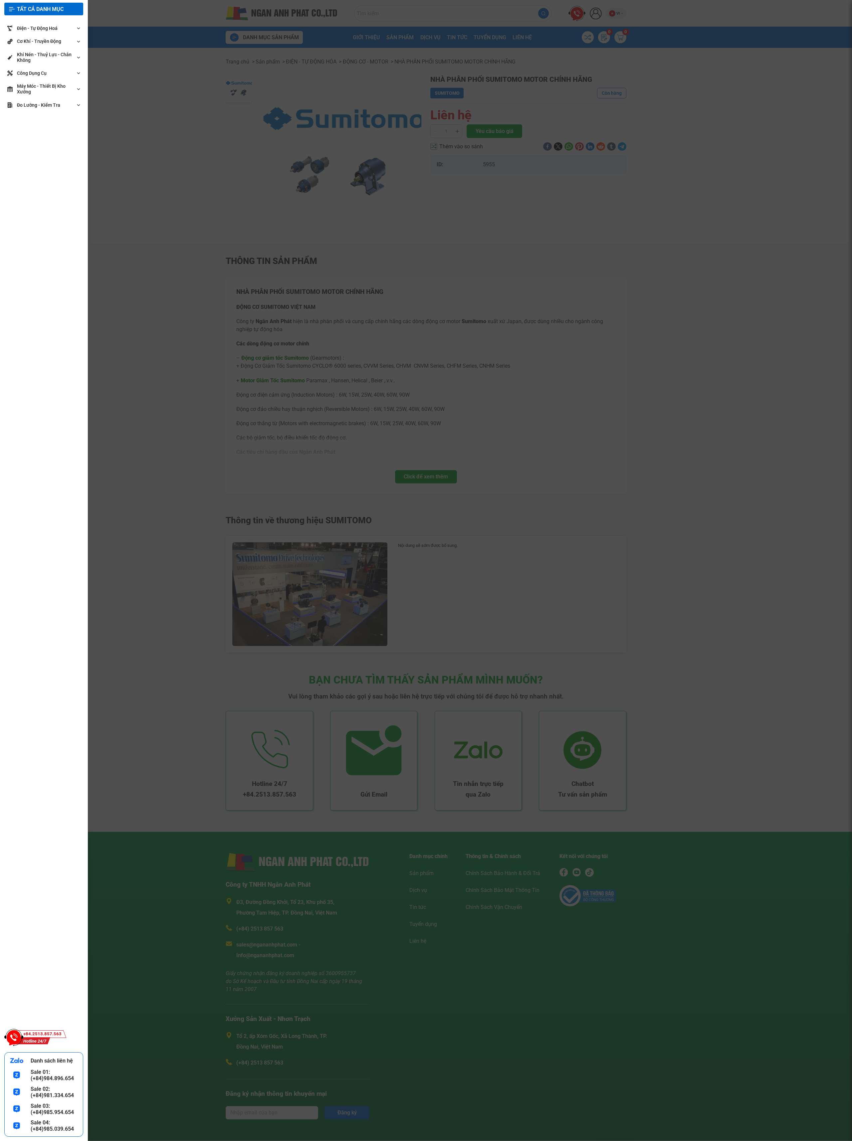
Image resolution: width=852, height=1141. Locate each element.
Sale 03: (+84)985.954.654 (52, 1109)
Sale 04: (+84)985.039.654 (52, 1125)
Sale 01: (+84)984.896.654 (52, 1075)
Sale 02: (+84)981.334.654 (52, 1092)
